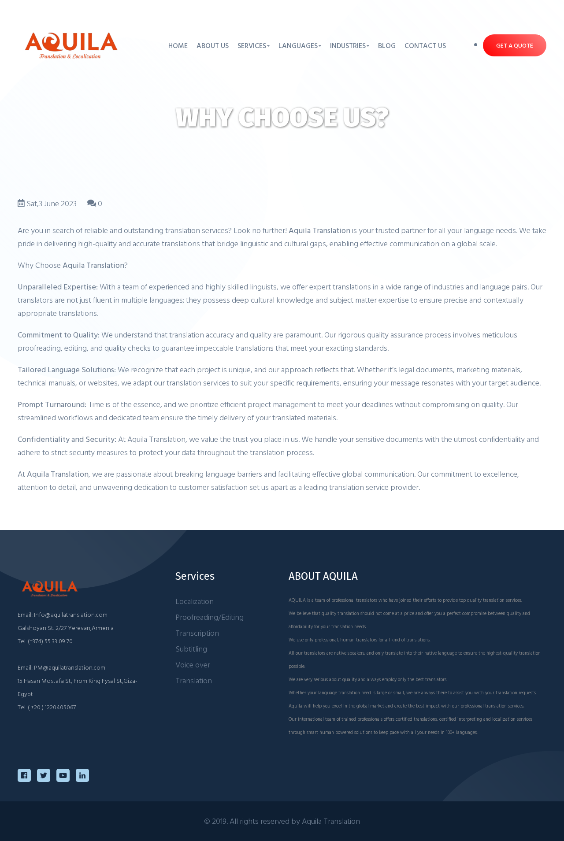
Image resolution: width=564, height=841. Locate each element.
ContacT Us (425, 45)
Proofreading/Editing (209, 617)
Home (178, 45)
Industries (348, 45)
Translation (193, 680)
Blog (387, 45)
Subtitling (191, 649)
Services (251, 45)
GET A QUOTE (514, 45)
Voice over (192, 665)
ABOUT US (213, 45)
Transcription (197, 633)
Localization (194, 601)
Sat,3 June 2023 (51, 203)
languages (298, 45)
